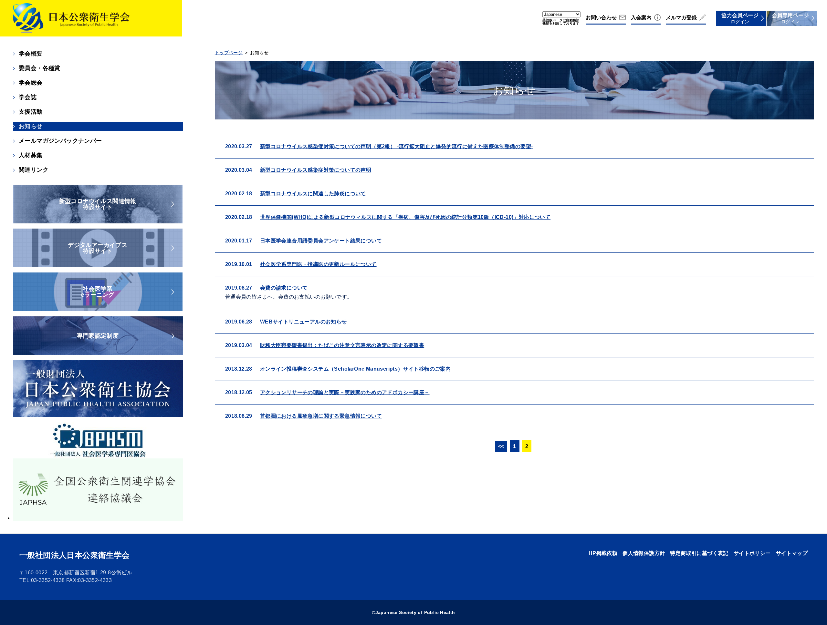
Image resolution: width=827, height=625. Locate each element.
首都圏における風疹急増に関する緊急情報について (321, 416)
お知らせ (31, 126)
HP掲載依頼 (603, 553)
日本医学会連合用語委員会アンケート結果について (321, 240)
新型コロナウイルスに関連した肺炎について (313, 193)
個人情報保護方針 (644, 553)
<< (501, 446)
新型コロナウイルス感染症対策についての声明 (315, 170)
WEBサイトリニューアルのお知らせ (303, 321)
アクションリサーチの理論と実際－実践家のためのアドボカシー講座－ (345, 392)
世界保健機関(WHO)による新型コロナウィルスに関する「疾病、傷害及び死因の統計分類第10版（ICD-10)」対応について (405, 217)
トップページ (229, 52)
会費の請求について (284, 288)
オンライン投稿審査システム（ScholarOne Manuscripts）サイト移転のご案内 (355, 369)
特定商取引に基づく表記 (699, 553)
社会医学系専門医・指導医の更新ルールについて (318, 264)
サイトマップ (792, 553)
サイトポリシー (752, 553)
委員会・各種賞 (39, 68)
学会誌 (28, 97)
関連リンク (33, 170)
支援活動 (31, 111)
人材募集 (31, 155)
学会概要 (31, 53)
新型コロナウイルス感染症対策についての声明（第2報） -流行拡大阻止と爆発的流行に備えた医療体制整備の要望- (396, 146)
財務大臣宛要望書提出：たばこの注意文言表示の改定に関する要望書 (342, 345)
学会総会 (31, 82)
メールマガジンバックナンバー (60, 141)
